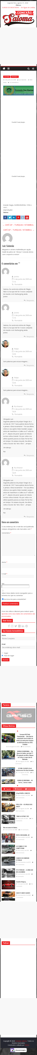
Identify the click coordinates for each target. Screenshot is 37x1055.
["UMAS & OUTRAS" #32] (9, 815)
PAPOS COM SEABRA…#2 (22, 835)
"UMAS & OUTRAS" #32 (22, 816)
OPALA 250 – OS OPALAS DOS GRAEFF (24, 805)
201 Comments (20, 864)
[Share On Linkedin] (14, 217)
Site (3, 584)
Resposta (30, 300)
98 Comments (20, 876)
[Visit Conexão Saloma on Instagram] (12, 626)
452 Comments (20, 811)
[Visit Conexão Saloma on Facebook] (9, 626)
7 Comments (19, 897)
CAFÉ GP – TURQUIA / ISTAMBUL (18, 225)
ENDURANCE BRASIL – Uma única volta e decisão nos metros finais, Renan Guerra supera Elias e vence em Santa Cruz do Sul (25, 781)
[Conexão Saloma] (4, 68)
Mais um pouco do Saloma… (10, 827)
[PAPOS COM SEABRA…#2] (9, 834)
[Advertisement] (18, 45)
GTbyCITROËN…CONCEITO (23, 793)
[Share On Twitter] (10, 217)
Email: (4, 644)
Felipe (16, 349)
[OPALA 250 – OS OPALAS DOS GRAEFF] (9, 803)
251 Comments (24, 829)
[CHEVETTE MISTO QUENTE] (9, 891)
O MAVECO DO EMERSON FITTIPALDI (22, 859)
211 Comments (20, 839)
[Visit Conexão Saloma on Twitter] (15, 626)
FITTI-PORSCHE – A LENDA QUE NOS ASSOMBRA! (24, 871)
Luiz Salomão (22, 80)
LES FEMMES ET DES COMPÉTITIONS (21, 847)
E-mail (4, 574)
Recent (19, 789)
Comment (30, 789)
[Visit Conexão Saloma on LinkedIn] (23, 626)
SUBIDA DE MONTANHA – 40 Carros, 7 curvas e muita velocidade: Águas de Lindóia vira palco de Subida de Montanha (25, 766)
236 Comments (20, 852)
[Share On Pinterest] (18, 217)
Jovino (16, 276)
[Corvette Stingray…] (9, 880)
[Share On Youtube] (27, 217)
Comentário (6, 533)
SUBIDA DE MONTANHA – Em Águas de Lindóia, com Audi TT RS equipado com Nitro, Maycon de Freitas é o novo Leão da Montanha (25, 738)
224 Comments (20, 797)
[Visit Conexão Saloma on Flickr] (19, 626)
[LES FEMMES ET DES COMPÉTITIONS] (9, 845)
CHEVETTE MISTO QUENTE (23, 893)
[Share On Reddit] (23, 217)
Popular (8, 789)
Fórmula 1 (15, 77)
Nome (4, 562)
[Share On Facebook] (5, 217)
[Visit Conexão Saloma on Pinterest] (26, 626)
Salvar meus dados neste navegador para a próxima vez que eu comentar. (17, 594)
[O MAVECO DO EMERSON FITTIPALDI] (9, 857)
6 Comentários (14, 82)
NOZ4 (27, 1045)
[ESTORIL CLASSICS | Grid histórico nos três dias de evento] (8, 751)
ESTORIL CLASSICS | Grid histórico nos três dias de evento (25, 752)
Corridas (6, 77)
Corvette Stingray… (21, 882)
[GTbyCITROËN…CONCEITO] (9, 792)
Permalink (18, 284)
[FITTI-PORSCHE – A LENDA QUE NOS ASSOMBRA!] (9, 868)
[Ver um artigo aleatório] (33, 68)
